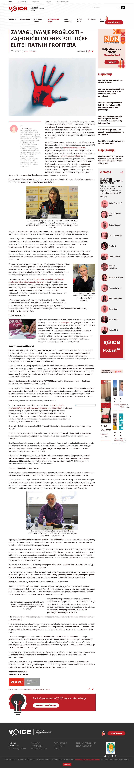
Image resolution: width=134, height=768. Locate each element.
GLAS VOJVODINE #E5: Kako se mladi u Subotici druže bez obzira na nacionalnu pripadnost (111, 92)
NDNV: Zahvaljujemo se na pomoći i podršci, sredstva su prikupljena (111, 132)
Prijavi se (112, 62)
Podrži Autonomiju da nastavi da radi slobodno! (111, 142)
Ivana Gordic (114, 319)
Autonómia (36, 2)
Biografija (92, 19)
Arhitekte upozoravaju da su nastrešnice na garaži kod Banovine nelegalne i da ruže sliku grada (110, 159)
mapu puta (65, 322)
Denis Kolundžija (115, 235)
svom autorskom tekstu (70, 156)
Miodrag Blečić (114, 256)
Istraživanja (25, 19)
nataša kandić (40, 689)
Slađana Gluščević (116, 277)
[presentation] (104, 405)
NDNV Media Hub (62, 2)
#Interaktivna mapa (53, 20)
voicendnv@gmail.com (17, 748)
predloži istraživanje (46, 705)
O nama (102, 20)
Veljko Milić (113, 330)
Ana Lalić (112, 246)
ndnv (48, 2)
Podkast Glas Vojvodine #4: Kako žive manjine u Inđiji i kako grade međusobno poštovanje (110, 106)
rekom (48, 689)
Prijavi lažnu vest (84, 746)
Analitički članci (38, 20)
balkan (29, 689)
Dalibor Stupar (26, 128)
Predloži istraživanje (86, 743)
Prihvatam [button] (67, 764)
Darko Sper (113, 309)
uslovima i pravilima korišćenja (87, 759)
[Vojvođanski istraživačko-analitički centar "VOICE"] (26, 9)
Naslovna (12, 19)
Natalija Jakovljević (113, 267)
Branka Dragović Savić (114, 214)
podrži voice (114, 22)
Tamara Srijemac (115, 288)
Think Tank (79, 20)
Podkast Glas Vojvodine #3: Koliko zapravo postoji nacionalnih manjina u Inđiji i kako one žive (110, 119)
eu (34, 689)
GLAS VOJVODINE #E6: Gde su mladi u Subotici (110, 81)
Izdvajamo (23, 689)
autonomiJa (22, 2)
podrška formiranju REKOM (74, 148)
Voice (10, 2)
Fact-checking (68, 20)
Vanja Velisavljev (115, 298)
